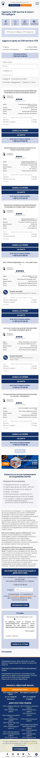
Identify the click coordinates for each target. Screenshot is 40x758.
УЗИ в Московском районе (29, 727)
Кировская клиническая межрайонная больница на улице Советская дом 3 (20, 206)
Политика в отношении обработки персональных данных (19, 669)
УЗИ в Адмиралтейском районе (11, 707)
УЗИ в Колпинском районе (29, 714)
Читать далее (29, 631)
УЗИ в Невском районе (11, 732)
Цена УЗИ (12, 558)
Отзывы (29, 699)
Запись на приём (20, 131)
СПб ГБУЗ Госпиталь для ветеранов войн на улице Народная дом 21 (20, 329)
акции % (7, 79)
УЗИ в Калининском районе (29, 710)
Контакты (11, 699)
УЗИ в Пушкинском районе (11, 738)
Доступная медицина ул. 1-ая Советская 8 (20, 263)
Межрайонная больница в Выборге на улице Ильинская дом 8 (20, 149)
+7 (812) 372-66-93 (20, 321)
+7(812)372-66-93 (26, 5)
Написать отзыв (20, 644)
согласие (30, 743)
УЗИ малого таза (23, 522)
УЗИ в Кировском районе (11, 715)
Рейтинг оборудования (12, 82)
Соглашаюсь (20, 749)
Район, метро (7, 62)
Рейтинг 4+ (8, 71)
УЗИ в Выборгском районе (11, 710)
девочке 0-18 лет (30, 82)
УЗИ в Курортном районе (29, 724)
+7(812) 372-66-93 (20, 141)
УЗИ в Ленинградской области (10, 727)
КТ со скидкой (10, 697)
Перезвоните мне (20, 690)
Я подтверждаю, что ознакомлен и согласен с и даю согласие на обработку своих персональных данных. (19, 597)
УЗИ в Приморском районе (29, 735)
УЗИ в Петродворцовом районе (11, 735)
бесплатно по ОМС (20, 79)
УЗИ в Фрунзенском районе (29, 738)
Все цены (20, 451)
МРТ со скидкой (29, 697)
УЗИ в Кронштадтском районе (11, 723)
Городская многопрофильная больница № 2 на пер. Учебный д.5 (20, 395)
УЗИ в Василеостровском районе (29, 707)
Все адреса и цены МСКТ (10, 693)
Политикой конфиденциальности (22, 596)
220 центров (33, 49)
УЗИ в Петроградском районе (29, 731)
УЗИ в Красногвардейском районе (11, 719)
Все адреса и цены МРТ (29, 692)
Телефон (10, 590)
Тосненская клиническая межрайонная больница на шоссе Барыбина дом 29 (20, 92)
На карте (21, 135)
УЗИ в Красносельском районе (29, 720)
